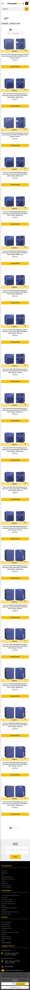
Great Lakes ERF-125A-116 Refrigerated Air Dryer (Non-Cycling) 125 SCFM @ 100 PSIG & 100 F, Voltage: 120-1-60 (15, 56)
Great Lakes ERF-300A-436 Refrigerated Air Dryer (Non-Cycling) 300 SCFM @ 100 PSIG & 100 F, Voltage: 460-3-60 (15, 488)
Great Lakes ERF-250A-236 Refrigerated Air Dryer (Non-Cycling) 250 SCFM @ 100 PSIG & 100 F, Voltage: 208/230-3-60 (15, 292)
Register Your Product (8, 879)
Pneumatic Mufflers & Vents (10, 912)
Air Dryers (5, 897)
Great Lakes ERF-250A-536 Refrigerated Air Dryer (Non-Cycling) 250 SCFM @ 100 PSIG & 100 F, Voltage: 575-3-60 (15, 370)
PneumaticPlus (6, 924)
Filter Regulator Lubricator (9, 907)
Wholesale (5, 873)
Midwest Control (6, 926)
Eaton (3, 940)
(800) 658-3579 (9, 966)
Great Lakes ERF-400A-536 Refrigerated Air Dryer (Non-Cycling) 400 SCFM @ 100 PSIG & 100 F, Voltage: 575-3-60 (15, 646)
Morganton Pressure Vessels (10, 932)
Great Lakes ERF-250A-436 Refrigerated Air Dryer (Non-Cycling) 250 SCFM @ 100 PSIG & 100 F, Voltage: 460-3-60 (15, 331)
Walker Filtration (6, 938)
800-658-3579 (23, 3)
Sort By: (10, 33)
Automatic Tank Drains (8, 903)
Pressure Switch (6, 914)
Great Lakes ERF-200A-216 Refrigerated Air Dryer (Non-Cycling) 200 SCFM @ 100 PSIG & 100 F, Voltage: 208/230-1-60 (15, 213)
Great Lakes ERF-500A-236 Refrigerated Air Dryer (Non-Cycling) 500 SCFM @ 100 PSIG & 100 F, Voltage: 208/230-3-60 (15, 685)
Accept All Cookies (15, 987)
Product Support (6, 885)
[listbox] (17, 33)
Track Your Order (7, 887)
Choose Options (15, 66)
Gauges (4, 909)
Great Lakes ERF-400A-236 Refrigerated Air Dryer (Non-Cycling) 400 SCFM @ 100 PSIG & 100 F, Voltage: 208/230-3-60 (15, 567)
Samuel (4, 930)
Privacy (4, 881)
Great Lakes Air (6, 936)
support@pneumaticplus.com (13, 970)
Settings (15, 980)
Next (18, 30)
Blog (3, 875)
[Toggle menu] (3, 3)
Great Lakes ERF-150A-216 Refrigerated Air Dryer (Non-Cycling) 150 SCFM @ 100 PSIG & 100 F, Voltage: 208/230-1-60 (15, 174)
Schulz (4, 934)
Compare (14, 51)
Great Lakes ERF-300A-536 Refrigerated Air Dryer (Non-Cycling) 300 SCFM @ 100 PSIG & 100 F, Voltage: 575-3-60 (15, 528)
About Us (4, 870)
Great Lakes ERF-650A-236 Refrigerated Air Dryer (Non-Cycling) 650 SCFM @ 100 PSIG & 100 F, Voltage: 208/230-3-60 (15, 803)
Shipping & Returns (7, 877)
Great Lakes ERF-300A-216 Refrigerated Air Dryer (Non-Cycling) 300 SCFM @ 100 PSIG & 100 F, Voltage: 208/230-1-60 (15, 410)
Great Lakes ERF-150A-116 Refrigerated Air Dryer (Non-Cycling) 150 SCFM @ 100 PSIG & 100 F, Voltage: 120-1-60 (15, 134)
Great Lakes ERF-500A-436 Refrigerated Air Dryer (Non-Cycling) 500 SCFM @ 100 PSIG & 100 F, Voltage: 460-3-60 (15, 725)
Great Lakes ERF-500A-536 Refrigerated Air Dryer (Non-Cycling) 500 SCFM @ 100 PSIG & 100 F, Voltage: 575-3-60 (15, 764)
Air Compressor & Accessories (11, 895)
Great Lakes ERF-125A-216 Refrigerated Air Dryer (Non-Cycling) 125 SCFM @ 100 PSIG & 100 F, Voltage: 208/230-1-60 (15, 95)
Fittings (4, 905)
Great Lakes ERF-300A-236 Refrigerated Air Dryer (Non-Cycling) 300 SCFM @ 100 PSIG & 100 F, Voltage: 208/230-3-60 (15, 449)
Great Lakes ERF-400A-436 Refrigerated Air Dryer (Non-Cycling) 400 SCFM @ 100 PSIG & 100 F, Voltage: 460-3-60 (15, 606)
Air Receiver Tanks (7, 899)
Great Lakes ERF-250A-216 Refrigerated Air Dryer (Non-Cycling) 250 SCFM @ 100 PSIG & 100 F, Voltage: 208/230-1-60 (15, 252)
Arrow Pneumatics (7, 901)
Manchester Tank (7, 928)
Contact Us (5, 883)
